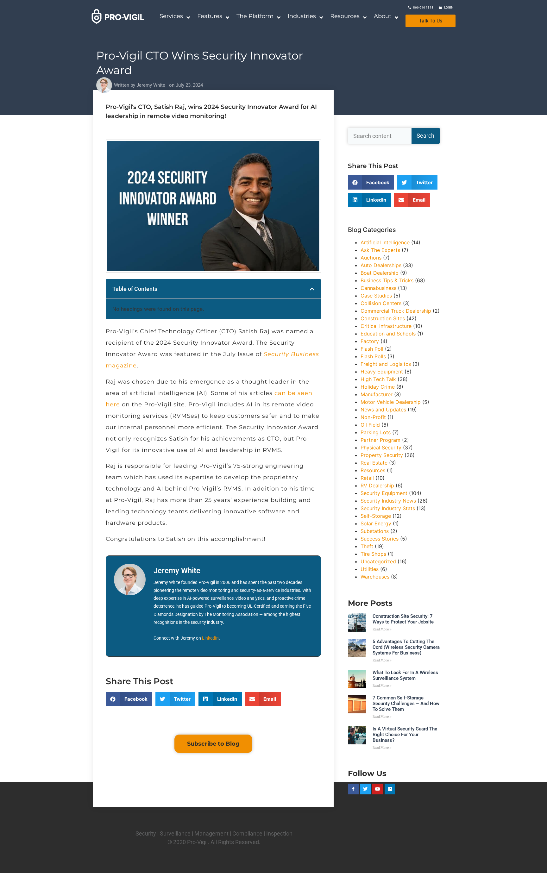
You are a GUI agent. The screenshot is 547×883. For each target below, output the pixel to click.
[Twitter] (365, 789)
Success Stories (380, 538)
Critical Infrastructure (386, 326)
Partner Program (380, 440)
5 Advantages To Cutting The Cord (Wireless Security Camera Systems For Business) (406, 647)
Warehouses (375, 576)
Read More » (382, 629)
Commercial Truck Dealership (396, 311)
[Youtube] (377, 789)
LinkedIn (210, 638)
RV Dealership (377, 485)
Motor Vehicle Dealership (391, 402)
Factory (370, 341)
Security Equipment (384, 493)
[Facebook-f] (353, 789)
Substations (375, 531)
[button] (312, 288)
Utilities (370, 569)
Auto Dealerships (381, 265)
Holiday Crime (378, 387)
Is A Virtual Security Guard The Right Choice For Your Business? (405, 734)
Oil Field (370, 425)
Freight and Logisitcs (386, 364)
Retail (367, 478)
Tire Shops (373, 554)
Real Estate (374, 463)
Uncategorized (378, 561)
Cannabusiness (378, 288)
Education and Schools (388, 333)
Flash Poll (372, 349)
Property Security (382, 455)
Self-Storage (376, 516)
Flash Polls (373, 356)
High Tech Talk (378, 379)
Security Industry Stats (388, 508)
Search (425, 135)
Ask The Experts (380, 250)
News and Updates (383, 409)
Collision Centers (381, 303)
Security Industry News (388, 501)
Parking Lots (376, 432)
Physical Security (381, 447)
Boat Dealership (380, 273)
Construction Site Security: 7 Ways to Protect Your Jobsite (403, 619)
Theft (367, 546)
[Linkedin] (390, 789)
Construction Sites (383, 318)
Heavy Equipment (382, 371)
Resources (373, 470)
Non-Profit (373, 417)
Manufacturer (377, 394)
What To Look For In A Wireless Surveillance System (405, 675)
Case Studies (376, 295)
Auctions (371, 257)
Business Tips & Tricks (387, 280)
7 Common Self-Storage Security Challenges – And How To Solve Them (406, 703)
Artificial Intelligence (385, 242)
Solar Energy (376, 523)
